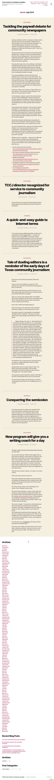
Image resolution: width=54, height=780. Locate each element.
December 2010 (5, 698)
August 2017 (5, 604)
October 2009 (5, 720)
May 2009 (4, 728)
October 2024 (5, 547)
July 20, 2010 (33, 196)
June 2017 (4, 607)
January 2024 (5, 553)
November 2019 (5, 572)
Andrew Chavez (24, 196)
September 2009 (6, 721)
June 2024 (4, 549)
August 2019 (5, 574)
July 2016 (4, 625)
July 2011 (4, 686)
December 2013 (5, 648)
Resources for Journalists (39, 2)
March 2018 (5, 593)
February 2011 (5, 694)
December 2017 (5, 598)
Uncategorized (27, 22)
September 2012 (6, 666)
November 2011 (5, 680)
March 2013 (5, 658)
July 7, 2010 (34, 404)
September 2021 (6, 563)
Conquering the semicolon (27, 400)
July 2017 (4, 606)
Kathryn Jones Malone (24, 34)
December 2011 (5, 679)
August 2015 (5, 633)
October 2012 (5, 664)
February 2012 (5, 675)
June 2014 (4, 640)
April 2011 (4, 691)
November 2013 (5, 650)
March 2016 (5, 631)
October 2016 (5, 620)
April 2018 (4, 591)
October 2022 (5, 555)
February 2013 (5, 660)
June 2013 (4, 655)
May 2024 (4, 550)
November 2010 (5, 699)
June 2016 (4, 626)
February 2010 (5, 713)
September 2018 (6, 583)
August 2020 (5, 566)
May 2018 (4, 590)
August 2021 (5, 564)
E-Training (45, 5)
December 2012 (5, 661)
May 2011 (4, 690)
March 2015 (5, 637)
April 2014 (4, 642)
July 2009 (4, 725)
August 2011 (5, 685)
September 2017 (6, 602)
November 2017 (5, 599)
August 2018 (5, 585)
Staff (46, 2)
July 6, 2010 (34, 444)
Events (31, 2)
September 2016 (6, 621)
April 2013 (4, 656)
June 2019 (4, 575)
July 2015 (4, 634)
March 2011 (4, 693)
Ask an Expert (45, 3)
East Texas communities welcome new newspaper (13, 739)
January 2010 (5, 715)
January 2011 (5, 696)
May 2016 (4, 628)
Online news (27, 215)
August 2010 (5, 704)
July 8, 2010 (34, 273)
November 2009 (6, 718)
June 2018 (4, 588)
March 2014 (5, 644)
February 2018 (5, 595)
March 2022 (5, 560)
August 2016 (5, 623)
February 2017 (5, 614)
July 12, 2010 (34, 227)
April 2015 (4, 636)
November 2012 (5, 663)
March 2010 (5, 712)
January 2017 (5, 615)
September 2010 (6, 702)
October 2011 (5, 682)
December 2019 (5, 571)
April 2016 (4, 629)
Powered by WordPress (31, 777)
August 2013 (5, 653)
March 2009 (5, 731)
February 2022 (5, 561)
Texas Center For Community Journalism (13, 2)
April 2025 (4, 545)
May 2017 (4, 609)
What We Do (33, 3)
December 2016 (5, 617)
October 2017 (5, 601)
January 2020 (5, 569)
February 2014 (5, 645)
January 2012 (5, 677)
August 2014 (5, 639)
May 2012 (4, 671)
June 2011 (4, 688)
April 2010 (4, 710)
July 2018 (4, 587)
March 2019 (5, 579)
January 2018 (5, 596)
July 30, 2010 (34, 34)
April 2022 (4, 558)
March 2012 (4, 674)
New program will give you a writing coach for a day (26, 438)
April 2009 (4, 729)
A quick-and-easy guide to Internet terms (27, 222)
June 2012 (4, 669)
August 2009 (5, 723)
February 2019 (5, 580)
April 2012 (4, 672)
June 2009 (4, 726)
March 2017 (4, 612)
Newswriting (27, 395)
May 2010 (4, 709)
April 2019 (4, 577)
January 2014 (5, 647)
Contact (39, 3)
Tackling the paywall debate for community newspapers (27, 28)
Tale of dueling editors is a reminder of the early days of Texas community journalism (27, 266)
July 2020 (4, 568)
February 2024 (5, 552)
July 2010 (4, 705)
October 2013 (5, 652)
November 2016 (5, 618)
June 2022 (4, 556)
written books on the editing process (23, 496)
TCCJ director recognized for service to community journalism (27, 189)
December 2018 (5, 582)
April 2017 (4, 610)
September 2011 (6, 683)
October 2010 (5, 701)
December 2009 (6, 717)
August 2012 (5, 667)
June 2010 (4, 707)
